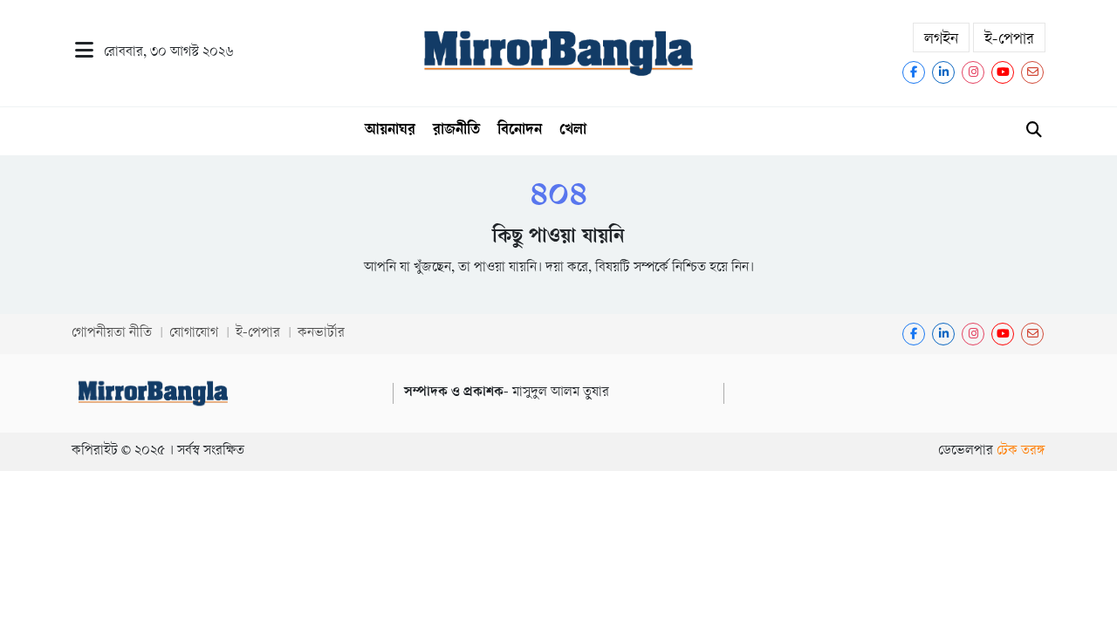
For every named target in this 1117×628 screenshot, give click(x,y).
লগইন (941, 39)
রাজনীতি (456, 131)
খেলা (572, 131)
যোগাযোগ (193, 333)
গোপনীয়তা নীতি (112, 333)
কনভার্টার (321, 333)
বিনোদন (519, 131)
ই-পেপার (1009, 39)
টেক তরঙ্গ (1021, 451)
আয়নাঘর (390, 131)
